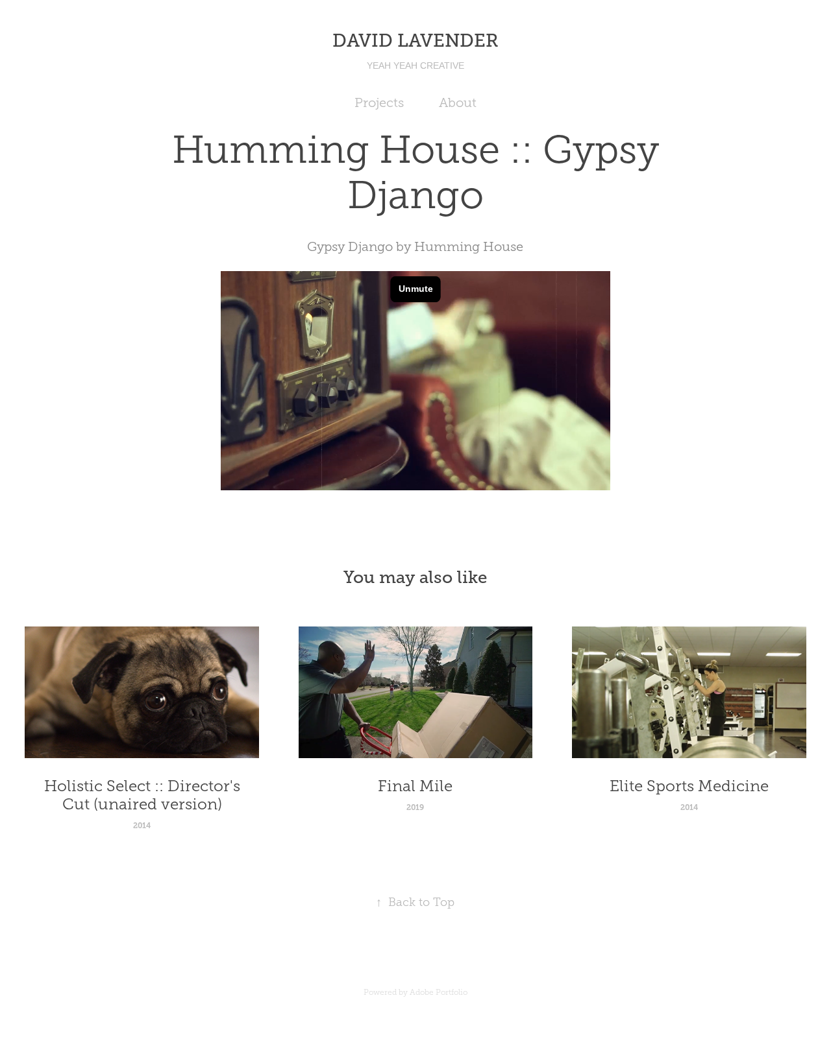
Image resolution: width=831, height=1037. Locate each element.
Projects (379, 102)
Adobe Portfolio (438, 992)
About (458, 102)
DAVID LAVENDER (415, 40)
